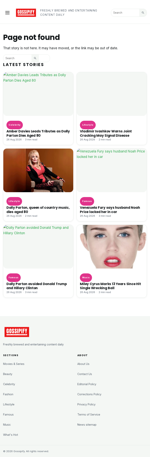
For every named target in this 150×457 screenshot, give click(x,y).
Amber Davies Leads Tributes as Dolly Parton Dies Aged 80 (38, 133)
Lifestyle (88, 124)
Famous (87, 201)
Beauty (7, 374)
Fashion (8, 394)
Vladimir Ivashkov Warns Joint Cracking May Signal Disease (106, 133)
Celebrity (15, 124)
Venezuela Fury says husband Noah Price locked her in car (110, 209)
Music (86, 277)
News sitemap (86, 424)
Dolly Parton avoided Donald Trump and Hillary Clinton (36, 286)
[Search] (143, 12)
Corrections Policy (89, 394)
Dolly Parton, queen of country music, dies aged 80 (38, 209)
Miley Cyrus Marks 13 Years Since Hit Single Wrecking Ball (110, 286)
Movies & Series (13, 363)
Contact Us (84, 374)
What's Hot (10, 434)
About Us (83, 363)
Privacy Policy (86, 404)
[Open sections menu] (7, 12)
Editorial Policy (86, 384)
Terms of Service (88, 414)
